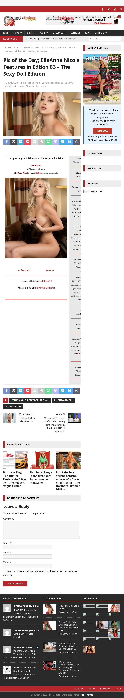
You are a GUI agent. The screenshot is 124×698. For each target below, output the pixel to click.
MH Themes (87, 694)
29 (76, 612)
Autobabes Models (54, 82)
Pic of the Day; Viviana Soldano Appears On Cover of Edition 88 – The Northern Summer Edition (68, 481)
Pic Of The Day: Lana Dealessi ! (69, 607)
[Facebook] (102, 9)
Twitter (91, 688)
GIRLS (30, 32)
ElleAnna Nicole (63, 400)
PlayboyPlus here (44, 287)
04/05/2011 (65, 612)
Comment (8, 518)
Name (6, 543)
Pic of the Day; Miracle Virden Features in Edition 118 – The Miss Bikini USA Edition (20, 654)
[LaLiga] (7, 634)
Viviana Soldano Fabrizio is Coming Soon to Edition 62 (67, 646)
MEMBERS (99, 32)
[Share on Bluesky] (69, 142)
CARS (42, 32)
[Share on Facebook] (6, 142)
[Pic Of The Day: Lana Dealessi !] (49, 609)
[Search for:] (104, 38)
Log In (118, 688)
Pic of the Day (32, 86)
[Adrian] (7, 671)
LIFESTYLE (58, 32)
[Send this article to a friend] (34, 142)
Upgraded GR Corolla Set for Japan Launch (26, 634)
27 (76, 652)
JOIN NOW (102, 130)
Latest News (19, 86)
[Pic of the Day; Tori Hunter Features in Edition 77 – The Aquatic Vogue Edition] (15, 460)
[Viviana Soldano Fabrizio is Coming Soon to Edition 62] (49, 647)
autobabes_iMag (31, 82)
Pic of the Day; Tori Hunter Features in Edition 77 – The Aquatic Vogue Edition (15, 479)
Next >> (50, 270)
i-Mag (16, 32)
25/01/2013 (65, 676)
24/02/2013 (65, 634)
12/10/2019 (13, 82)
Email (6, 552)
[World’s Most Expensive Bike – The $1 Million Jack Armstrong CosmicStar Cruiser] (49, 665)
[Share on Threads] (76, 142)
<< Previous (24, 270)
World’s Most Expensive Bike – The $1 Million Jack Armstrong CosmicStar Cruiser (69, 667)
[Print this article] (41, 142)
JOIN (87, 32)
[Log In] (121, 9)
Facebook (78, 688)
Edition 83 (47, 281)
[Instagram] (115, 9)
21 (76, 676)
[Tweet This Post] (13, 142)
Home (5, 32)
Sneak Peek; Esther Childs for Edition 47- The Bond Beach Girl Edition (69, 626)
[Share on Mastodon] (55, 142)
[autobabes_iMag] (7, 651)
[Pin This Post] (27, 142)
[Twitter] (108, 9)
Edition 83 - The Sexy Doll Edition (30, 400)
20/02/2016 (65, 652)
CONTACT (75, 32)
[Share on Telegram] (62, 142)
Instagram (105, 688)
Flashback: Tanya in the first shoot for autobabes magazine (41, 477)
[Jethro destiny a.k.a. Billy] (7, 610)
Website (7, 561)
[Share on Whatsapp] (48, 142)
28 (76, 634)
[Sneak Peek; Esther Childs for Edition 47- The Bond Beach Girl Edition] (49, 625)
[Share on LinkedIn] (20, 142)
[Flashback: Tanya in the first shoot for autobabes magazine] (42, 460)
